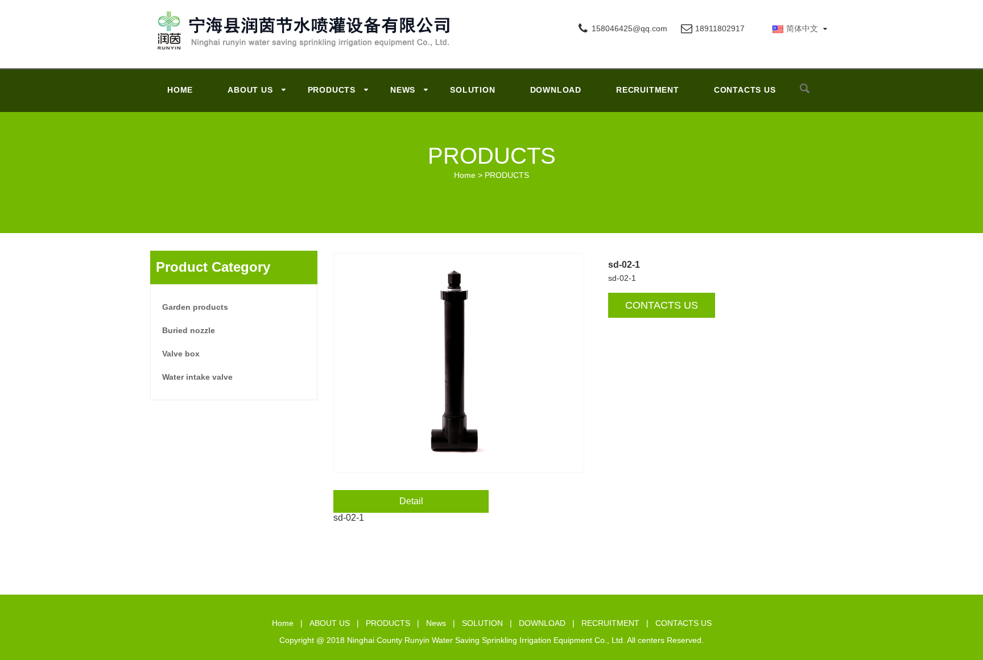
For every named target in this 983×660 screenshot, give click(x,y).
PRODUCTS (332, 89)
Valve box (181, 353)
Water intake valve (197, 376)
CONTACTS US (745, 89)
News (402, 89)
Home (180, 89)
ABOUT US (250, 89)
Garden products (195, 307)
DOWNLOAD (555, 89)
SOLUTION (472, 89)
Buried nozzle (188, 330)
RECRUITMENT (647, 89)
